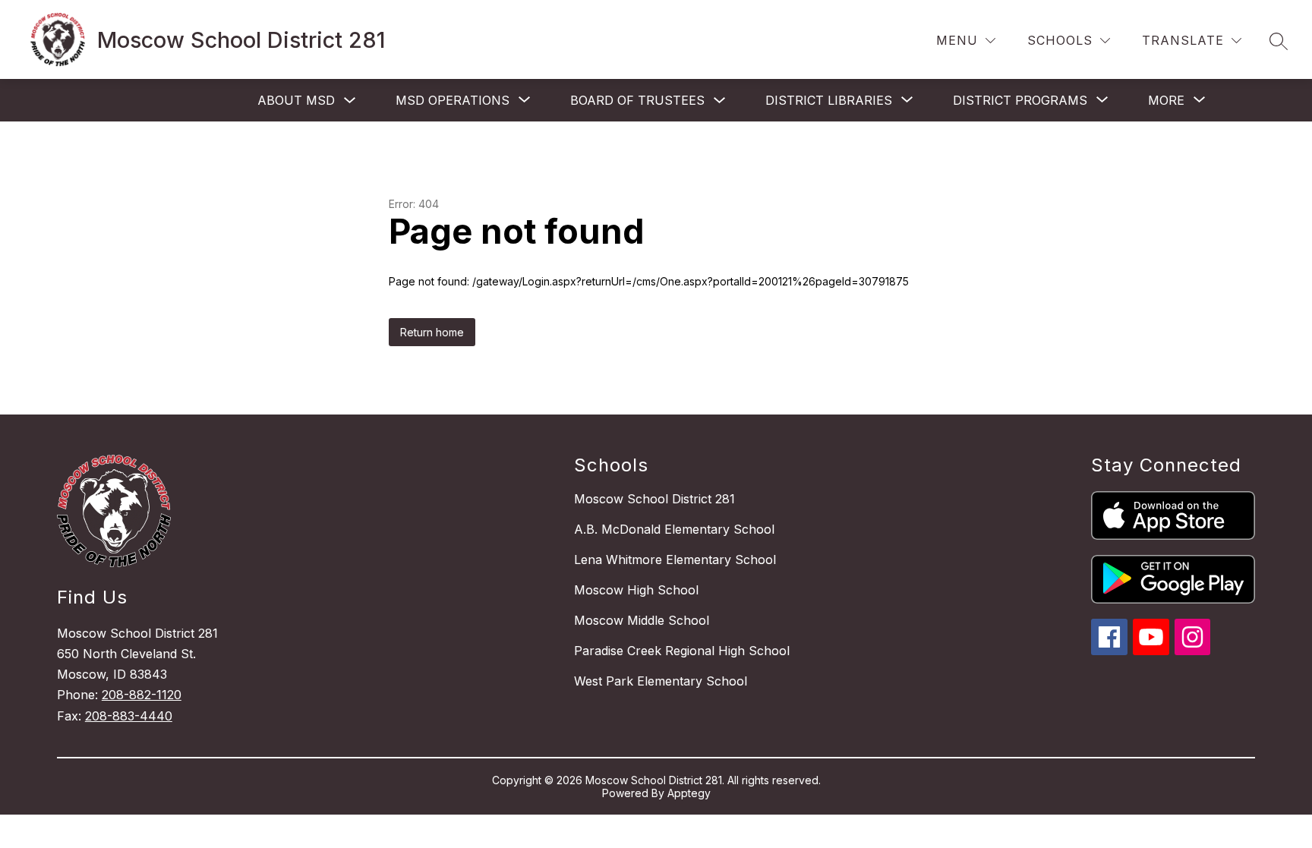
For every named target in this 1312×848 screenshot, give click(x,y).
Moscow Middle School (641, 620)
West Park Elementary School (660, 681)
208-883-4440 (128, 715)
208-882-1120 (141, 694)
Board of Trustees (637, 100)
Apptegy (689, 793)
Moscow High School (636, 589)
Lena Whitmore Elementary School (675, 559)
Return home (432, 332)
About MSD (296, 100)
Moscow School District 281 (654, 498)
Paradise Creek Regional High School (682, 650)
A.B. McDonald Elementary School (674, 529)
